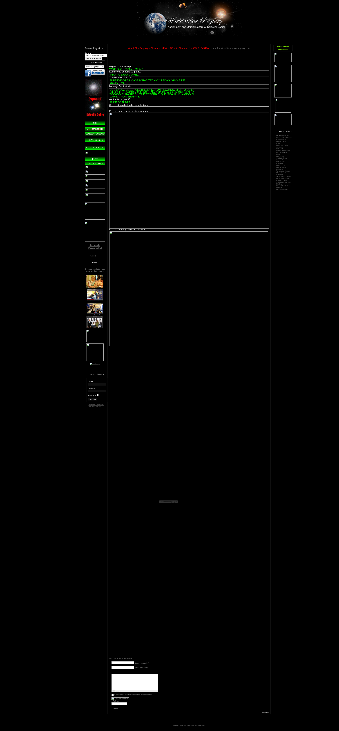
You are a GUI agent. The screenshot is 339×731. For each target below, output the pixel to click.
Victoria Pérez (280, 162)
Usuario (90, 381)
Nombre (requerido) (142, 663)
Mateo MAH (280, 149)
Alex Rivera (280, 156)
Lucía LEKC (280, 163)
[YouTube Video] (139, 671)
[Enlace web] (129, 671)
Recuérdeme (92, 395)
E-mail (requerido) (141, 668)
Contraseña (91, 388)
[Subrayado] (119, 671)
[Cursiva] (116, 671)
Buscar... (88, 53)
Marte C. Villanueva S (283, 150)
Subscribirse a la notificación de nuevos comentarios (133, 695)
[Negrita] (113, 671)
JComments (265, 712)
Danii (278, 154)
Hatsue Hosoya (281, 139)
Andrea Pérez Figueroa (283, 176)
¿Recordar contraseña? (96, 405)
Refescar (116, 701)
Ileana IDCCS (280, 165)
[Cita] (132, 671)
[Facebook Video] (146, 671)
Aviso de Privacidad (95, 247)
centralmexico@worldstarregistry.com (230, 48)
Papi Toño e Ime (281, 152)
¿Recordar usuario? (94, 406)
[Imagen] (126, 671)
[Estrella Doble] (95, 117)
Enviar (115, 709)
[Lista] (136, 671)
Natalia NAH (280, 175)
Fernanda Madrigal (282, 189)
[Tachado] (122, 671)
